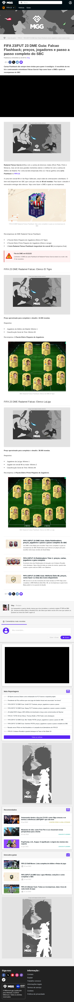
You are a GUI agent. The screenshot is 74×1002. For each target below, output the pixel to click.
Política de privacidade (36, 994)
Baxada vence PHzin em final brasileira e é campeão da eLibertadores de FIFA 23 (33, 727)
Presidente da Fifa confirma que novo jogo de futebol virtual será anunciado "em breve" (34, 700)
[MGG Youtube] (12, 975)
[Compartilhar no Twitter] (13, 62)
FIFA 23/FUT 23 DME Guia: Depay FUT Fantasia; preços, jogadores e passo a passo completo (37, 708)
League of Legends (64, 834)
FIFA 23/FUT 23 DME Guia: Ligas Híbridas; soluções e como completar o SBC (43, 876)
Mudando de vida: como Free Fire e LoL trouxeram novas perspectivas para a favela (42, 831)
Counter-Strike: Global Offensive (59, 822)
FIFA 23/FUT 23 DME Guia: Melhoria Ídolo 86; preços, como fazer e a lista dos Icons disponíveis (45, 577)
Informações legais (34, 984)
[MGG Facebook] (3, 975)
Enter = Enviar (54, 637)
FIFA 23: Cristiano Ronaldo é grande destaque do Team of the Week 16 (29, 731)
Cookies (30, 991)
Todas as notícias (37, 737)
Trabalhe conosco (34, 981)
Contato (30, 974)
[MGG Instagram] (17, 975)
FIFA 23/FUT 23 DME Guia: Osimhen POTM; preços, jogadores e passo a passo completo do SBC (38, 723)
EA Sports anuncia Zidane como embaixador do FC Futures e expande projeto (32, 696)
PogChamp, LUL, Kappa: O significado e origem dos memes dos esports (44, 843)
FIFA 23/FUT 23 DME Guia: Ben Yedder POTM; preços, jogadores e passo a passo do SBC (35, 720)
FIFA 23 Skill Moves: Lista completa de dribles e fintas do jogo (43, 863)
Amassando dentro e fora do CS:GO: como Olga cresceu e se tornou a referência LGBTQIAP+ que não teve (43, 818)
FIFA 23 (20, 38)
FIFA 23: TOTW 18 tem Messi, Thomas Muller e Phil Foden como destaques (31, 716)
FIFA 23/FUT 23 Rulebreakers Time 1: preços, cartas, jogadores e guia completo (44, 559)
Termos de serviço (34, 987)
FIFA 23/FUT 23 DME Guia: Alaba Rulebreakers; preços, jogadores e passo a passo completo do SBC (45, 542)
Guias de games (12, 38)
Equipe (30, 978)
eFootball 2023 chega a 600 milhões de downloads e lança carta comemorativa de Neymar (35, 712)
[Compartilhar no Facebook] (10, 62)
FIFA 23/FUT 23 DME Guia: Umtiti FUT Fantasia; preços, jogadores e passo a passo (33, 704)
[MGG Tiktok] (3, 979)
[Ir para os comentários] (21, 62)
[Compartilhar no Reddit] (17, 62)
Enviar (67, 637)
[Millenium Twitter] (8, 975)
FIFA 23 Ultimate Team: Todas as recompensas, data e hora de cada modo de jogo (43, 888)
